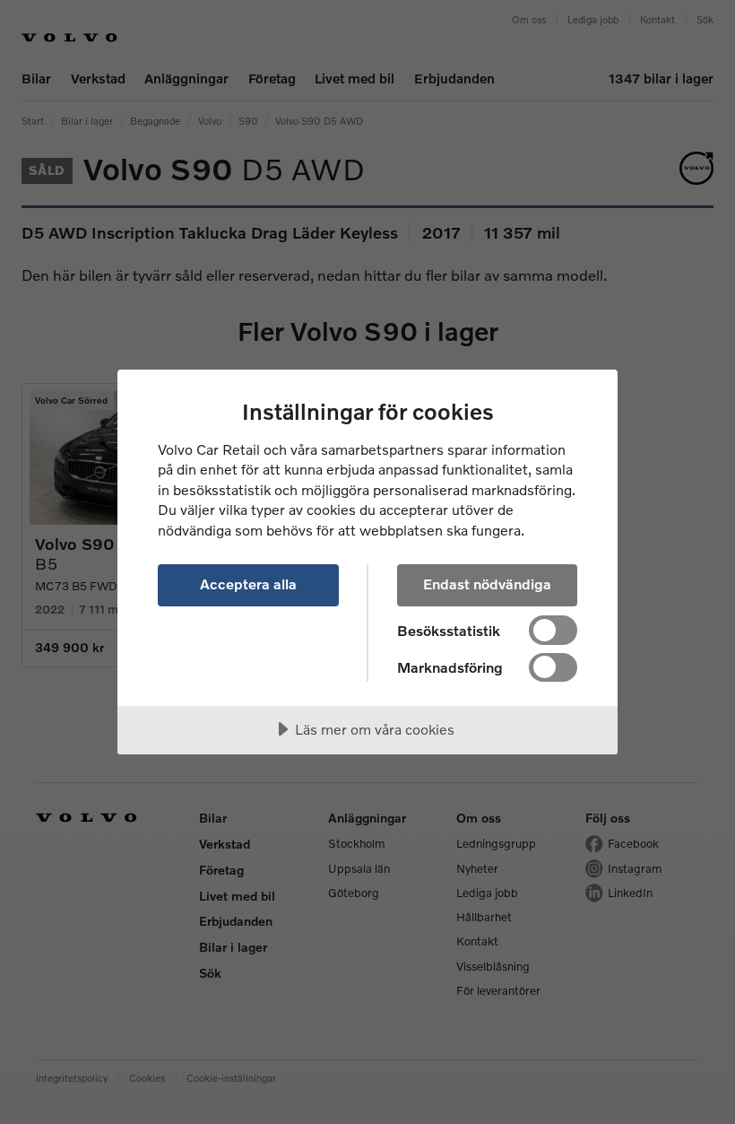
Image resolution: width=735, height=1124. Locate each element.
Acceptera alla (248, 583)
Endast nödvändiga (487, 583)
